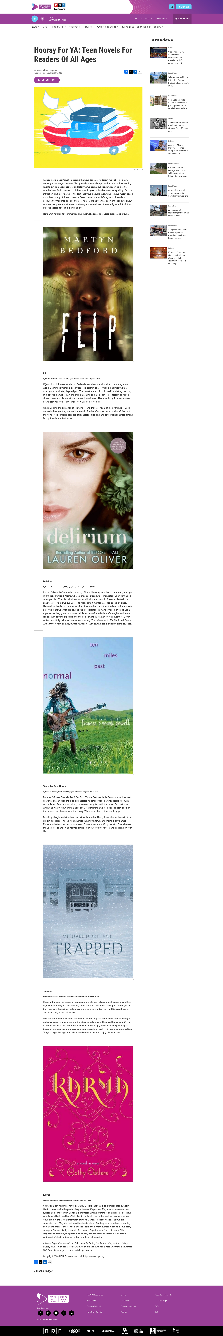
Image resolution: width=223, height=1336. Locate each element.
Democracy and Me (128, 1306)
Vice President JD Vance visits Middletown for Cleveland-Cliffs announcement (176, 57)
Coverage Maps (161, 1300)
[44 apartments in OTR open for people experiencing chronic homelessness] (158, 230)
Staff (156, 1312)
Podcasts (74, 27)
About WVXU (92, 1300)
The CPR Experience (95, 1295)
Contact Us (125, 1300)
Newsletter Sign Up (94, 1312)
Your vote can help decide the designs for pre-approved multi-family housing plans (178, 104)
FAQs (157, 1306)
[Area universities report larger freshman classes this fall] (158, 210)
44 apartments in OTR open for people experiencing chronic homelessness (178, 234)
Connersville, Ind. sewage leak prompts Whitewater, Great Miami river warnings (178, 171)
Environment (173, 164)
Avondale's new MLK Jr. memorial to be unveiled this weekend (178, 193)
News (34, 27)
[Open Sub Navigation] (39, 27)
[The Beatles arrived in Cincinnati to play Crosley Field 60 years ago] (158, 123)
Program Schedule (94, 1306)
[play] (35, 18)
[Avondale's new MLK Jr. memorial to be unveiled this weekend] (158, 190)
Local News (172, 73)
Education (172, 206)
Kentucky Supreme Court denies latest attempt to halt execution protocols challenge (177, 258)
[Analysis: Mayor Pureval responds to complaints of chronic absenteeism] (158, 145)
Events (123, 1295)
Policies (124, 1312)
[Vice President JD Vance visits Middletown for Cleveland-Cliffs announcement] (158, 52)
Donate (185, 6)
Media (170, 118)
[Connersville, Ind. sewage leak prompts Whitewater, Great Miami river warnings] (158, 168)
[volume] (42, 19)
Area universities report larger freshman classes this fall (178, 212)
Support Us (128, 27)
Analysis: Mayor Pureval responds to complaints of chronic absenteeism (178, 149)
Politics (171, 48)
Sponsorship (144, 27)
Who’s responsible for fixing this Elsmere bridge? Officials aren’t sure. (178, 81)
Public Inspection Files (164, 1295)
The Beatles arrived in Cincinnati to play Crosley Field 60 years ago (178, 126)
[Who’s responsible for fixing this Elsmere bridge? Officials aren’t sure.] (158, 78)
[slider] (46, 18)
